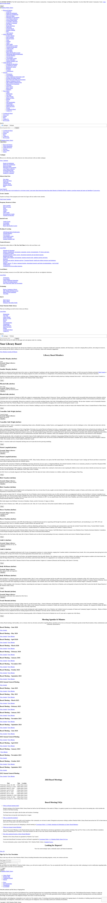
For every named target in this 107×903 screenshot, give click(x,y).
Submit (2, 869)
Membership (9, 93)
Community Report (8, 878)
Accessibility (6, 886)
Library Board (9, 96)
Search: (2, 123)
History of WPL (10, 98)
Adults (8, 43)
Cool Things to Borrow (12, 18)
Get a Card (6, 115)
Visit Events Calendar (5, 199)
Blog (7, 31)
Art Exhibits (9, 50)
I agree (3, 868)
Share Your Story (10, 106)
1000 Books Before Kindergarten (14, 54)
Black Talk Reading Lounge (13, 52)
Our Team (8, 95)
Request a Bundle (10, 30)
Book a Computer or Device (13, 81)
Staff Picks (9, 27)
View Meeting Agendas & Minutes (8, 351)
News (7, 101)
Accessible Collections (11, 21)
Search (17, 127)
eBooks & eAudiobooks (12, 14)
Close (2, 6)
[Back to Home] (6, 7)
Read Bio (3, 366)
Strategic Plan (6, 876)
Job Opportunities (10, 102)
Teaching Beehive (10, 55)
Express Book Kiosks (11, 20)
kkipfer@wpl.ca (49, 842)
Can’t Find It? (9, 33)
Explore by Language (11, 23)
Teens (7, 40)
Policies (5, 879)
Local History (9, 75)
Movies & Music (10, 16)
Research (8, 68)
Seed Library (9, 51)
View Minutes (11, 636)
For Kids (8, 69)
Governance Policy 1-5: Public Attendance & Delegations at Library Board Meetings (57, 824)
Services (5, 72)
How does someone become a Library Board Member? (16, 834)
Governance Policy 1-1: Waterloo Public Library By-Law (53, 839)
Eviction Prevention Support (13, 78)
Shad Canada (101, 372)
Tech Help (8, 85)
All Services (9, 74)
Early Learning (10, 37)
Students (8, 41)
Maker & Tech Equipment (12, 84)
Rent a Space (9, 88)
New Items (9, 24)
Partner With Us (10, 105)
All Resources (9, 71)
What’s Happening (7, 34)
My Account (6, 120)
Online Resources (7, 62)
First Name (2, 860)
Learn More (3, 248)
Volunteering (9, 103)
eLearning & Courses (11, 65)
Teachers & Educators (11, 47)
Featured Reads (10, 28)
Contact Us (9, 110)
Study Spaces (9, 86)
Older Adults (9, 44)
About (7, 92)
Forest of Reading (10, 60)
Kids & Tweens (10, 38)
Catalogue (8, 11)
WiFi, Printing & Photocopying (14, 82)
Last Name (2, 862)
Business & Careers (11, 67)
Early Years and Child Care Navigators (15, 79)
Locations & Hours (11, 109)
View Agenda (3, 630)
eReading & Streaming (12, 64)
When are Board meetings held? (11, 805)
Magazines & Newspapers (12, 17)
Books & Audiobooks (11, 13)
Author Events (9, 48)
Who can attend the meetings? (10, 817)
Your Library (6, 91)
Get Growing (9, 57)
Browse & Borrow (7, 10)
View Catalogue (4, 160)
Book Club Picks (10, 26)
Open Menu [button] (3, 142)
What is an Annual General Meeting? (12, 827)
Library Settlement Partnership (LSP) (15, 76)
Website (12, 125)
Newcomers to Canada (12, 45)
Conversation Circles (11, 58)
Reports (8, 99)
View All (2, 851)
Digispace (8, 89)
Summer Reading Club (12, 61)
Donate (8, 108)
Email (1, 863)
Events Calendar (10, 35)
